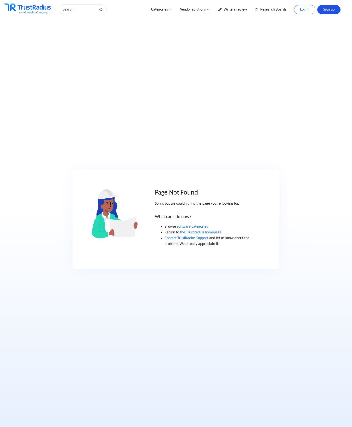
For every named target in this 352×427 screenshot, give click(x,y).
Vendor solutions (193, 10)
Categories (159, 10)
